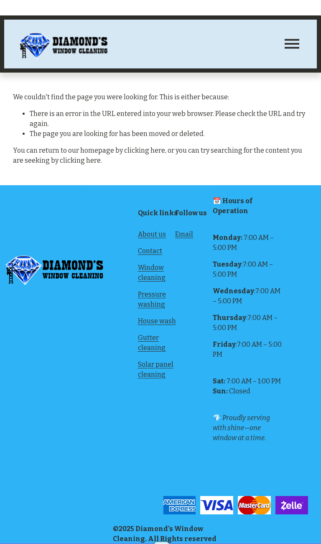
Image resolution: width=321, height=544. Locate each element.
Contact (150, 251)
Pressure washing (152, 299)
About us (152, 234)
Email (184, 234)
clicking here (144, 150)
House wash (157, 321)
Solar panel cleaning (155, 369)
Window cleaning (152, 273)
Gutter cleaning (152, 343)
